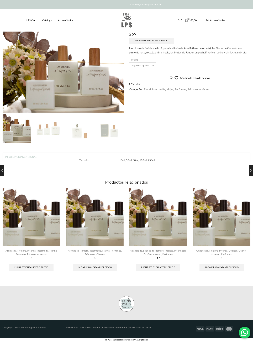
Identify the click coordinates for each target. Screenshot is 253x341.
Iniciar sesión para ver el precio (151, 40)
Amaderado (136, 250)
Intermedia (158, 89)
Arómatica (11, 250)
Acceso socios (65, 20)
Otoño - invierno (152, 254)
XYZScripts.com (141, 340)
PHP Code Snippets (113, 340)
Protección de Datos (140, 327)
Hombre (22, 250)
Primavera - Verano (198, 89)
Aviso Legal (72, 327)
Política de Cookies (90, 327)
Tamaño (134, 59)
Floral (147, 89)
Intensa (31, 250)
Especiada (148, 250)
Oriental (233, 250)
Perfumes (180, 89)
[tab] (21, 157)
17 (158, 258)
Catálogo (47, 20)
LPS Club (31, 20)
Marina (53, 250)
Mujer (169, 89)
